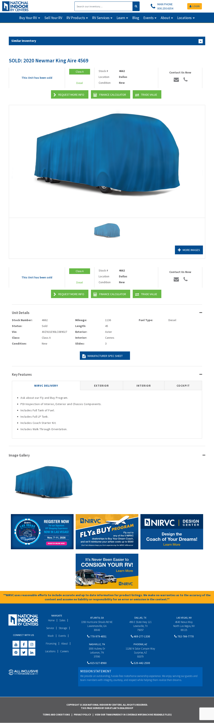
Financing (51, 643)
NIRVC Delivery (46, 385)
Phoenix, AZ (140, 644)
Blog (135, 17)
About (64, 643)
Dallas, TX (140, 617)
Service (50, 628)
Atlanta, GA (97, 617)
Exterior (101, 385)
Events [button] (148, 17)
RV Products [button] (75, 17)
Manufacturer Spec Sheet (105, 356)
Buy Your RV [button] (28, 17)
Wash (51, 636)
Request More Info (71, 94)
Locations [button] (184, 17)
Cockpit (183, 385)
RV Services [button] (101, 17)
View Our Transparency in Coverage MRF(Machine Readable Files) (133, 714)
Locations (50, 651)
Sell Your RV (53, 17)
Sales (62, 620)
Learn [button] (121, 17)
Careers (64, 651)
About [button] (165, 17)
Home (51, 620)
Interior (143, 385)
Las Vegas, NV (184, 617)
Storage (63, 628)
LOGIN (196, 6)
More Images (191, 250)
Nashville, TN (97, 644)
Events (62, 636)
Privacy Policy (82, 714)
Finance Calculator (112, 94)
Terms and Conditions (56, 714)
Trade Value (149, 94)
